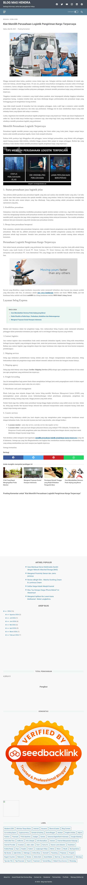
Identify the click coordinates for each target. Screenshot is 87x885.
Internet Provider (9, 845)
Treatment (36, 861)
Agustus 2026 (14, 614)
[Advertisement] (19, 652)
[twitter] (61, 4)
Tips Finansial (19, 861)
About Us (7, 877)
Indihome (20, 841)
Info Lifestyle (30, 841)
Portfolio (65, 877)
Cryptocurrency (24, 832)
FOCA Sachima (25, 836)
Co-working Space (10, 832)
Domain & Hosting (37, 832)
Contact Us (37, 877)
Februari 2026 (14, 635)
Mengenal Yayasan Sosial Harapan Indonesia (26, 320)
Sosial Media (48, 857)
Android (36, 828)
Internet (52, 841)
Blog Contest (66, 828)
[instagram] (71, 4)
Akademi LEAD (9, 828)
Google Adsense (76, 836)
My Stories (7, 853)
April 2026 (13, 628)
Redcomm (20, 857)
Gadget (35, 836)
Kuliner (30, 849)
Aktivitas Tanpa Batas (23, 828)
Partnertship (56, 877)
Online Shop (36, 853)
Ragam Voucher (9, 857)
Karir (38, 845)
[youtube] (66, 4)
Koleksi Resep (8, 849)
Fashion (7, 836)
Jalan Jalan (30, 845)
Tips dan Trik (8, 861)
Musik (65, 849)
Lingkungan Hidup (42, 849)
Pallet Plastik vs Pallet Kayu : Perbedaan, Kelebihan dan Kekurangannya (35, 316)
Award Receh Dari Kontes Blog (22, 877)
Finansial (15, 836)
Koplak (23, 849)
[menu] (4, 12)
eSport (80, 832)
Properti (71, 853)
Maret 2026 (13, 631)
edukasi (60, 832)
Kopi (17, 849)
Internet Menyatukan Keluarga (67, 841)
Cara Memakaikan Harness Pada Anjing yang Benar (28, 313)
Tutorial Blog (46, 861)
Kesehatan (71, 845)
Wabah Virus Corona (60, 861)
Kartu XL (45, 845)
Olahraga (27, 853)
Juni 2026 (13, 621)
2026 (9, 611)
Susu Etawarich (68, 857)
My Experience (74, 849)
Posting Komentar (24, 29)
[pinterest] (81, 4)
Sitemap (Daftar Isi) (77, 877)
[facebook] (56, 4)
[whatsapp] (74, 457)
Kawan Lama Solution (58, 845)
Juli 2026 (13, 618)
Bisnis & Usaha (54, 828)
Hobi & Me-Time (9, 841)
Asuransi (44, 828)
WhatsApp (72, 861)
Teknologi (78, 857)
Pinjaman (63, 853)
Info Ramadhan (42, 841)
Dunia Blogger (50, 832)
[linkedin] (76, 4)
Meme (52, 849)
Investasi (21, 845)
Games (42, 836)
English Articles (70, 832)
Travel (29, 861)
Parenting (54, 853)
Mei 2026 (13, 625)
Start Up (57, 857)
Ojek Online (17, 853)
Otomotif (46, 853)
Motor (59, 849)
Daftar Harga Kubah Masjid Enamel (40, 586)
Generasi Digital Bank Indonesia (58, 836)
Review (29, 857)
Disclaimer (46, 877)
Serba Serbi (37, 857)
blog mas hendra (16, 2)
